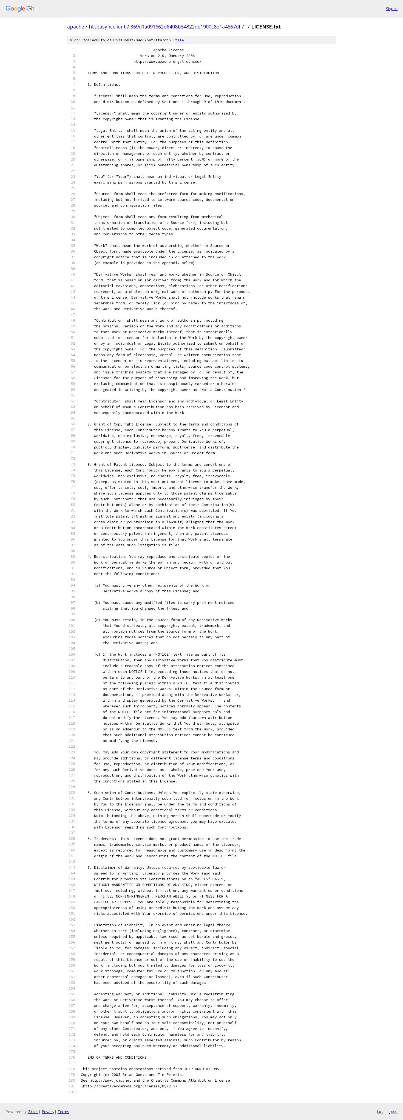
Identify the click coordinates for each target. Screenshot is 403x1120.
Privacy (48, 1111)
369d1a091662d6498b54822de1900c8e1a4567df (185, 26)
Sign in (392, 8)
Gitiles (33, 1111)
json (393, 1111)
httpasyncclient (107, 26)
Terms (63, 1111)
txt (380, 1111)
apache (75, 26)
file (179, 40)
